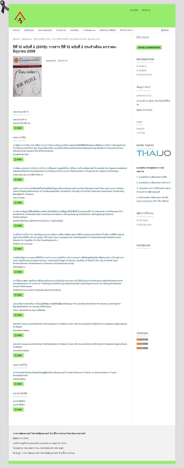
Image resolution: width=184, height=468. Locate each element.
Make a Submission (149, 47)
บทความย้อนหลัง (45, 30)
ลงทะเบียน (74, 30)
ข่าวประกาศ (61, 30)
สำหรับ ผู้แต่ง (142, 220)
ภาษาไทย (141, 132)
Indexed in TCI (144, 95)
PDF (19, 128)
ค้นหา (166, 30)
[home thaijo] (154, 155)
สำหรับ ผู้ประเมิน (144, 224)
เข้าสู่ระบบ (146, 10)
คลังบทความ (27, 39)
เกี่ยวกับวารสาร (126, 30)
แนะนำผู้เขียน (19, 401)
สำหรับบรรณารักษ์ (144, 74)
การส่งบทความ (89, 30)
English (140, 128)
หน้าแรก (16, 30)
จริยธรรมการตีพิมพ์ (108, 30)
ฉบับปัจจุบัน (29, 30)
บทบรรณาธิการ (20, 119)
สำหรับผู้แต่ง (141, 70)
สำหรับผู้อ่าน (142, 66)
